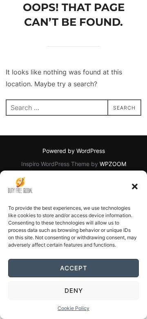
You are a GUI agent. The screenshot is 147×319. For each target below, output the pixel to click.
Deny (74, 290)
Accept (73, 268)
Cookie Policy (73, 308)
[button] (135, 186)
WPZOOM (113, 163)
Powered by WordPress (73, 150)
